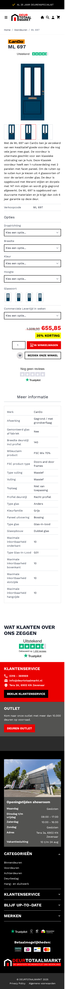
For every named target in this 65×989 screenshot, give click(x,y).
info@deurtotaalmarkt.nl (25, 680)
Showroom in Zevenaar (44, 4)
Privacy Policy (17, 983)
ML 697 (35, 30)
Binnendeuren (13, 862)
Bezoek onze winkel (43, 355)
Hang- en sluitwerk (16, 883)
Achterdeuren (13, 873)
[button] (32, 854)
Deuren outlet (19, 728)
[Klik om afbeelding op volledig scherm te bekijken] (32, 92)
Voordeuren (20, 30)
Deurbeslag (11, 878)
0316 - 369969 (18, 675)
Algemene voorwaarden (42, 983)
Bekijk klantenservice (26, 694)
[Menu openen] (6, 17)
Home (7, 30)
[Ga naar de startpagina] (21, 17)
